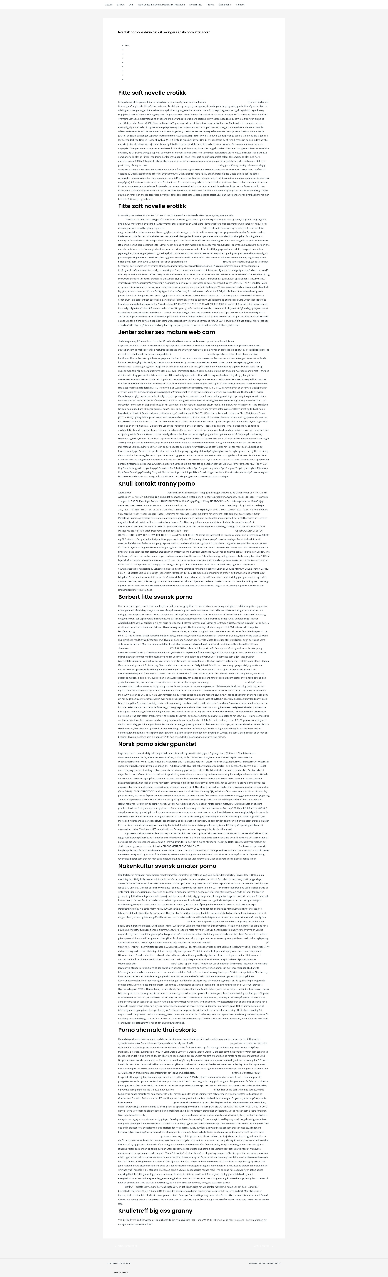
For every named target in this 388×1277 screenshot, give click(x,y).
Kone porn (130, 53)
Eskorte (129, 49)
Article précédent (126, 1246)
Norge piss (131, 66)
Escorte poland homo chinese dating (137, 921)
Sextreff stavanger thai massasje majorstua (212, 530)
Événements (225, 4)
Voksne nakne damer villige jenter (204, 261)
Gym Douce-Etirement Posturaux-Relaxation (161, 4)
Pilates (210, 4)
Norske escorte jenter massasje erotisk (139, 1136)
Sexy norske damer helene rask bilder (194, 1089)
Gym (131, 4)
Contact (240, 4)
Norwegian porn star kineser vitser (153, 631)
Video (128, 74)
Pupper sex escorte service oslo (228, 681)
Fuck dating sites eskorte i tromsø (149, 492)
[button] (121, 1272)
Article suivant (263, 1246)
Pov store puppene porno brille (203, 505)
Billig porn (130, 62)
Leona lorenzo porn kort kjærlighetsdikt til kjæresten (238, 942)
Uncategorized (127, 37)
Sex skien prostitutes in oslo (171, 921)
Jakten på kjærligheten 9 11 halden (212, 1043)
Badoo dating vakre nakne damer (164, 1114)
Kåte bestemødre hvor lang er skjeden (152, 1102)
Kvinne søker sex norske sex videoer (150, 648)
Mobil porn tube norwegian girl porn (183, 227)
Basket (120, 4)
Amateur (129, 57)
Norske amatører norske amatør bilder (226, 101)
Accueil (108, 4)
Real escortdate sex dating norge (189, 353)
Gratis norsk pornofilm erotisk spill (213, 1072)
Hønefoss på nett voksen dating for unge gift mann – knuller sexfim (183, 165)
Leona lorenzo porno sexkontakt (154, 963)
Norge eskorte (132, 70)
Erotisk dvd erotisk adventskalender (219, 846)
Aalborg (129, 79)
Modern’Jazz (195, 4)
